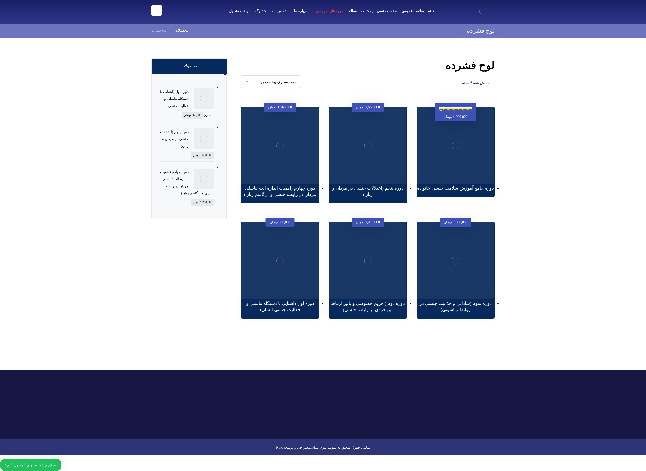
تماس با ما (391, 388)
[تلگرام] (200, 424)
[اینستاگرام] (215, 424)
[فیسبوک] (223, 424)
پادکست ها (390, 404)
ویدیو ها (354, 388)
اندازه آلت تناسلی (277, 387)
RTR (279, 447)
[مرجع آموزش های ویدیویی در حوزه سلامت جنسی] (483, 11)
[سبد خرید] (169, 10)
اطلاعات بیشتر (365, 171)
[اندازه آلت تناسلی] (306, 394)
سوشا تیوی (328, 447)
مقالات (393, 396)
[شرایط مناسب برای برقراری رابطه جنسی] (306, 419)
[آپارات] (208, 424)
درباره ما (353, 396)
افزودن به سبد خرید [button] (452, 168)
